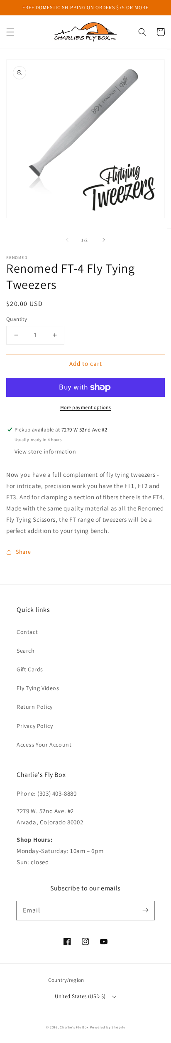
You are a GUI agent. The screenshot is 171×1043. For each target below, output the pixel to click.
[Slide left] (67, 240)
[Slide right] (104, 240)
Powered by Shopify (107, 1027)
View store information (45, 451)
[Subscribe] (145, 910)
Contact (27, 632)
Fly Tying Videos (38, 688)
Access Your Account (44, 744)
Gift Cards (30, 669)
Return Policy (35, 706)
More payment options (85, 407)
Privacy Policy (35, 726)
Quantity (16, 319)
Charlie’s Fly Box (74, 1027)
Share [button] (23, 551)
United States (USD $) (80, 996)
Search (26, 650)
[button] (10, 32)
